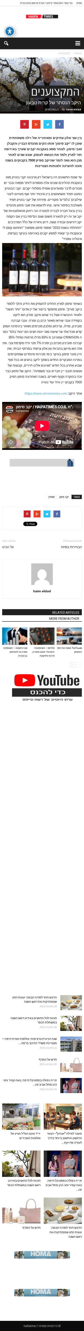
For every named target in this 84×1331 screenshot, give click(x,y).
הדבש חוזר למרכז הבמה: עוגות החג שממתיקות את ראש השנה (66, 1232)
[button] (6, 43)
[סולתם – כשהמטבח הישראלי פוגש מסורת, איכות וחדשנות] (42, 636)
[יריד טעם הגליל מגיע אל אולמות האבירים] (21, 1116)
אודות (79, 3)
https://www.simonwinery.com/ (46, 393)
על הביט (8, 547)
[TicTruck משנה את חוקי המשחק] (69, 636)
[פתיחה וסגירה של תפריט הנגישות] (10, 31)
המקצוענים (55, 91)
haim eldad (73, 109)
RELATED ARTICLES (65, 612)
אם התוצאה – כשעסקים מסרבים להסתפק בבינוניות (15, 652)
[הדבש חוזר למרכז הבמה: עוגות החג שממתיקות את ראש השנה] (71, 1002)
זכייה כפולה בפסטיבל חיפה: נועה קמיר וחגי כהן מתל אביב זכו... (63, 1185)
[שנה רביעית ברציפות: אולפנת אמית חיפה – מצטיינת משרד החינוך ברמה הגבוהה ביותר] (71, 1044)
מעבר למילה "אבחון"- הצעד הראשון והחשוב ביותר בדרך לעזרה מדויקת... (64, 1138)
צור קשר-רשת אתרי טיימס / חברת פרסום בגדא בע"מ (46, 3)
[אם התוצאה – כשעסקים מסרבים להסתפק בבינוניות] (14, 636)
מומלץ (51, 496)
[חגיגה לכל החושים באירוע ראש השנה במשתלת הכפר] (71, 1023)
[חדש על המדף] (71, 1064)
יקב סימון (64, 496)
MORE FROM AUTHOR (64, 618)
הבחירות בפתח (71, 547)
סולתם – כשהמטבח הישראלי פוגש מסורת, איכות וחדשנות (43, 652)
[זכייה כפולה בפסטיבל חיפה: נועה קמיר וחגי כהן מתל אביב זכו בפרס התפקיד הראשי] (71, 1085)
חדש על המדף (48, 1059)
